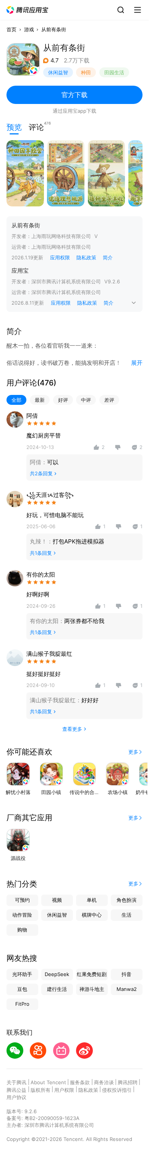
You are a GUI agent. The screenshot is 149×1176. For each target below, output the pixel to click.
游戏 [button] (29, 29)
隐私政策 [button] (86, 257)
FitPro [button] (22, 1004)
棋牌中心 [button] (92, 915)
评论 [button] (36, 126)
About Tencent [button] (48, 1082)
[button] (27, 10)
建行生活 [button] (57, 989)
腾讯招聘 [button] (128, 1082)
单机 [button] (92, 900)
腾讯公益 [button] (16, 1090)
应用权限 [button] (60, 257)
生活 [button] (126, 915)
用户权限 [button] (64, 1090)
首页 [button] (11, 29)
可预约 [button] (22, 900)
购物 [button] (22, 930)
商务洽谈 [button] (104, 1082)
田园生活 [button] (114, 72)
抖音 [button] (126, 974)
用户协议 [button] (16, 1097)
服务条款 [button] (80, 1082)
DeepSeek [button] (57, 974)
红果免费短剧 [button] (92, 974)
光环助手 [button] (22, 974)
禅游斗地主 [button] (91, 989)
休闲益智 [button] (58, 72)
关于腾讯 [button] (16, 1082)
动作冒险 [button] (22, 915)
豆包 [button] (22, 989)
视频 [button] (57, 900)
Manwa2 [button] (127, 989)
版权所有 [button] (40, 1090)
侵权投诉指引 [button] (117, 1090)
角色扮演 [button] (126, 900)
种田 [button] (86, 72)
